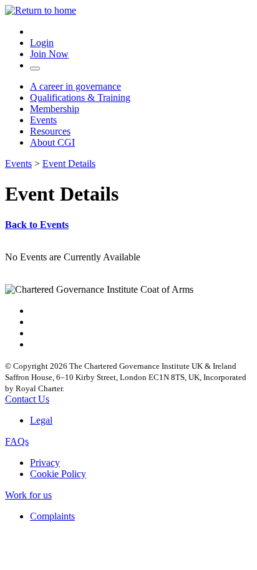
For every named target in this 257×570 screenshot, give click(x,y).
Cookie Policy (58, 473)
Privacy (45, 462)
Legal (41, 420)
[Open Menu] (35, 68)
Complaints (52, 516)
